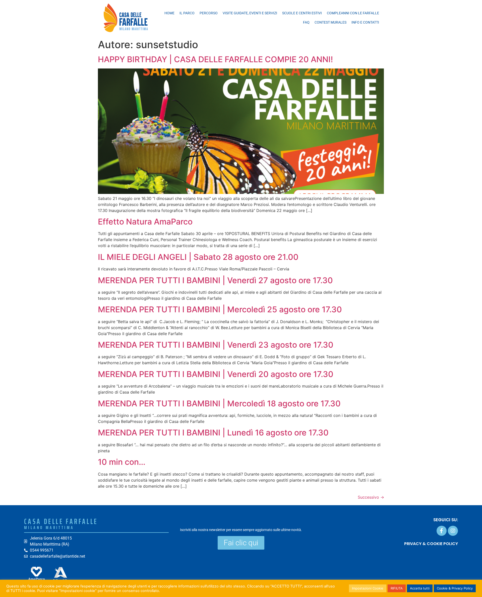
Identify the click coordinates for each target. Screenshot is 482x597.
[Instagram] (453, 531)
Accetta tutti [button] (420, 588)
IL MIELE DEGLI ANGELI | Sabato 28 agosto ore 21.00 (198, 257)
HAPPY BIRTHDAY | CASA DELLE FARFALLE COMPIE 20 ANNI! (215, 59)
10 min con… (121, 462)
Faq (306, 22)
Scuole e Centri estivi (302, 13)
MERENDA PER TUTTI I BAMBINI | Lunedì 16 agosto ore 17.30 (213, 432)
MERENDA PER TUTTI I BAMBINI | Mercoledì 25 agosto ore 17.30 (220, 309)
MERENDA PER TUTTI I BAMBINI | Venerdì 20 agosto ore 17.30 (215, 374)
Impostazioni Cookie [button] (367, 588)
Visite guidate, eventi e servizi (250, 13)
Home (169, 13)
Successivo (371, 497)
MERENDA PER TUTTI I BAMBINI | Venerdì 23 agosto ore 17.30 (215, 345)
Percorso (209, 13)
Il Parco (187, 13)
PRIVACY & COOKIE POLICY (431, 544)
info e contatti (365, 22)
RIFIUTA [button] (397, 588)
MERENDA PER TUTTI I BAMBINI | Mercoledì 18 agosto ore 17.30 (219, 403)
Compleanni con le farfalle (353, 13)
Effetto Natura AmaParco (145, 222)
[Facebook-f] (442, 531)
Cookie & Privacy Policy (455, 588)
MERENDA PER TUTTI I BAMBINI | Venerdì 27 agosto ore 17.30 (215, 280)
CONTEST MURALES (330, 22)
